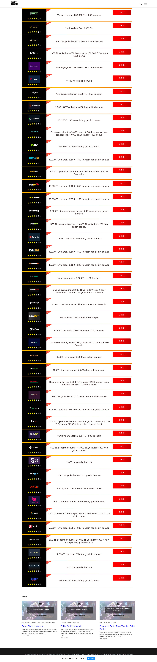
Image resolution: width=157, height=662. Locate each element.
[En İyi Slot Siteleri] (14, 3)
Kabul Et (91, 658)
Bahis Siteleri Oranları (70, 622)
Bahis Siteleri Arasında (71, 626)
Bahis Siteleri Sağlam (108, 622)
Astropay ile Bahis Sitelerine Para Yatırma (38, 622)
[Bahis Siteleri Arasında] (78, 610)
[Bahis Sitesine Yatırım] (39, 610)
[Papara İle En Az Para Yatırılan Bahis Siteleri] (117, 610)
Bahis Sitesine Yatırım (32, 626)
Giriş (122, 12)
